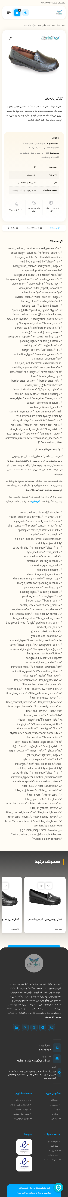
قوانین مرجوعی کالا (21, 1118)
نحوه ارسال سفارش (21, 1114)
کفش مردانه (53, 1155)
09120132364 (46, 3)
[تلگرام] (43, 1027)
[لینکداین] (16, 1027)
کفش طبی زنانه (44, 25)
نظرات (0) (11, 228)
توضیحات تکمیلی (32, 228)
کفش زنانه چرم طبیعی (50, 157)
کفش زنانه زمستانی (51, 147)
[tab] (55, 228)
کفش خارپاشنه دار (27, 153)
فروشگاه (54, 1100)
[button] (11, 38)
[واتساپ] (34, 1027)
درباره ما (55, 1114)
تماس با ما (54, 1105)
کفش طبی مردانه (51, 1159)
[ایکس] (25, 1027)
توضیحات (54, 228)
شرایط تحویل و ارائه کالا (19, 1105)
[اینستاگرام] (52, 1027)
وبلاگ (55, 1109)
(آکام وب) (21, 1193)
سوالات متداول (22, 1100)
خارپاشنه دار (40, 143)
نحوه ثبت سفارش (22, 1109)
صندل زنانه (53, 1150)
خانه (64, 25)
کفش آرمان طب (43, 153)
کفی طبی (35, 501)
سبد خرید (54, 1118)
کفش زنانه (56, 25)
